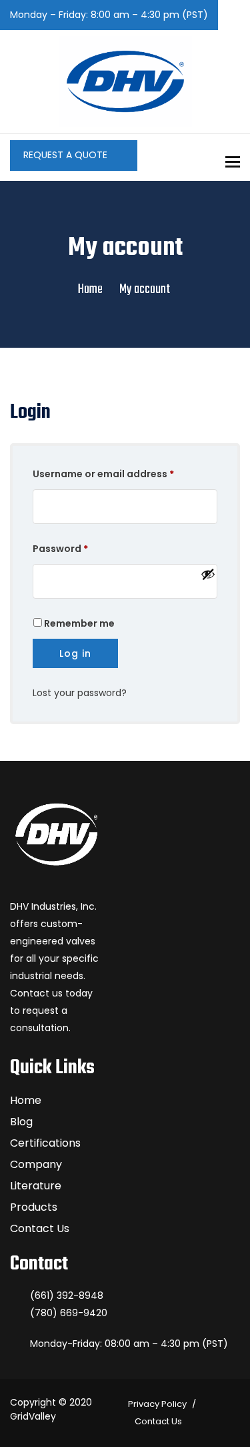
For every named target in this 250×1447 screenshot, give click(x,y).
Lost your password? (80, 692)
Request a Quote (66, 155)
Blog (21, 1121)
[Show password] (206, 574)
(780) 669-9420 (68, 1313)
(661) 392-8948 (66, 1295)
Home (90, 289)
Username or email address (125, 474)
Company (36, 1164)
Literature (35, 1185)
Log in (75, 653)
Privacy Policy (157, 1404)
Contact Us (39, 1228)
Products (33, 1207)
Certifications (45, 1143)
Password (82, 548)
